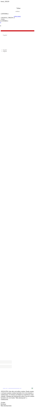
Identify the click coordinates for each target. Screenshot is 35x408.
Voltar (18, 8)
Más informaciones (6, 405)
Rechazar (3, 404)
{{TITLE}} (17, 11)
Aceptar (3, 402)
